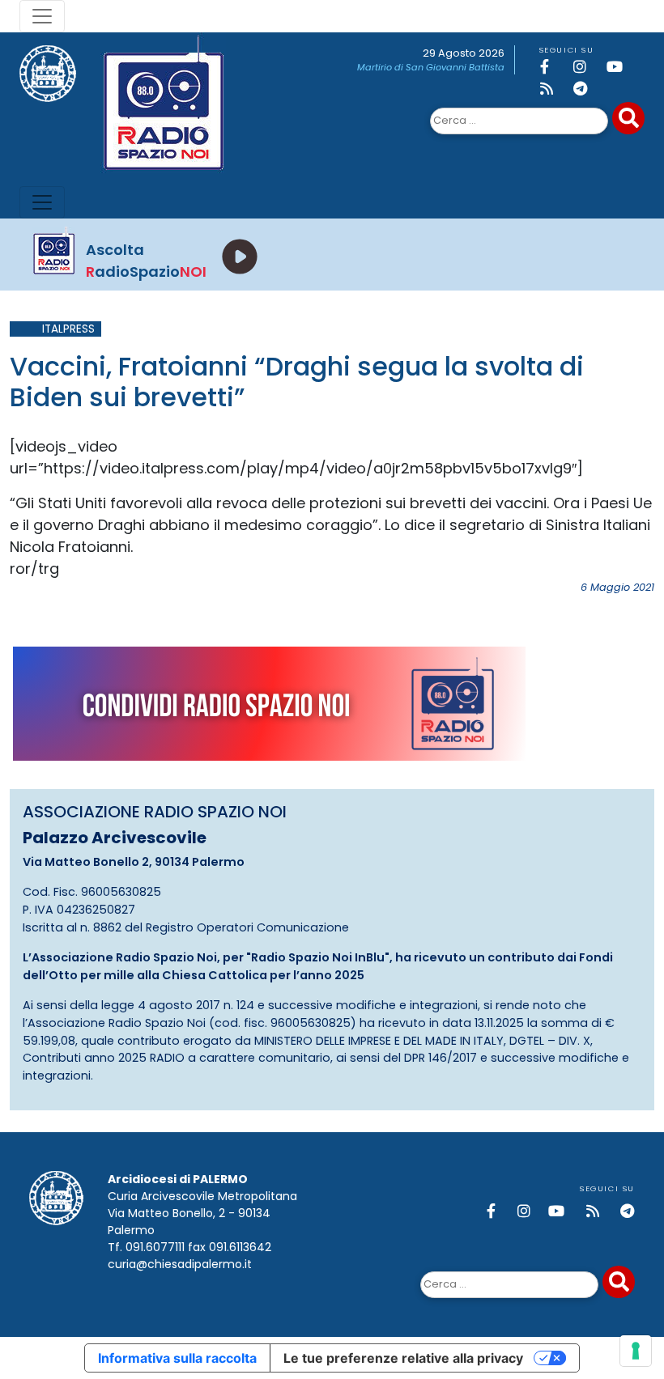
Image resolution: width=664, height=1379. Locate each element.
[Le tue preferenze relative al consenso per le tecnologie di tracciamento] (635, 1350)
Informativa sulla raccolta (177, 1358)
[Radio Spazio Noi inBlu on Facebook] (553, 66)
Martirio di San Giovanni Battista (430, 67)
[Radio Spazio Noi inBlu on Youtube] (620, 66)
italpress (68, 329)
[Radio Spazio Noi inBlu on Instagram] (587, 66)
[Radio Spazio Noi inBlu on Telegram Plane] (587, 88)
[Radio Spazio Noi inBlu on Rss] (553, 88)
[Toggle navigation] (42, 16)
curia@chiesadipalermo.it (180, 1264)
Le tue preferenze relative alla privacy (403, 1358)
